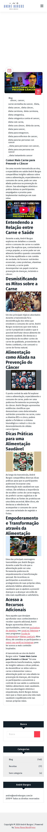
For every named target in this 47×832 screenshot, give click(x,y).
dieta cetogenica (16, 115)
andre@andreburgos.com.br (19, 795)
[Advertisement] (23, 36)
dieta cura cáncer (16, 125)
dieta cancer (14, 107)
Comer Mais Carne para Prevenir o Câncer (20, 162)
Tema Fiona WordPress (24, 827)
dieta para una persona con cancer (21, 150)
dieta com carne (15, 122)
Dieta (36, 104)
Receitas (13, 766)
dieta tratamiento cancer (20, 155)
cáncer (13, 100)
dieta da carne (32, 125)
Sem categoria (15, 773)
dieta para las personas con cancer (21, 141)
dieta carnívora (15, 111)
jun (38, 91)
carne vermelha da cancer (20, 104)
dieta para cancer (16, 129)
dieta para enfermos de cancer (22, 136)
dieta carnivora (31, 111)
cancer (21, 100)
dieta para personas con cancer (24, 146)
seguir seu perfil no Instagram (20, 642)
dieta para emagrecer (18, 133)
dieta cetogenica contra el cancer (23, 118)
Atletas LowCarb (27, 636)
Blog (11, 98)
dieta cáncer (27, 107)
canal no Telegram (29, 630)
